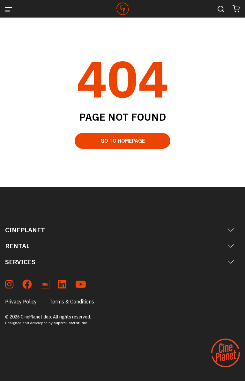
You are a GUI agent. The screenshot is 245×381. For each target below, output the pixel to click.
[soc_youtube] (80, 285)
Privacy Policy (21, 301)
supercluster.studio (70, 322)
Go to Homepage (122, 141)
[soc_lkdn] (62, 285)
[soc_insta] (9, 285)
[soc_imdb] (45, 285)
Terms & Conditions (71, 301)
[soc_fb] (27, 285)
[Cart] (236, 8)
